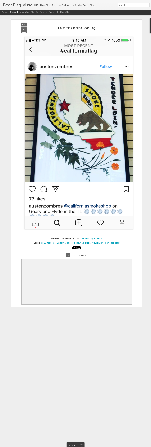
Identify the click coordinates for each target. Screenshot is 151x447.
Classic (4, 12)
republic (95, 242)
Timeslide (64, 12)
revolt (103, 242)
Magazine (24, 12)
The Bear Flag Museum (91, 238)
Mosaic (34, 12)
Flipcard (14, 12)
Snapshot (53, 12)
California (61, 242)
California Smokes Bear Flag (76, 28)
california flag (73, 242)
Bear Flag (51, 242)
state (117, 242)
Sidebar (43, 12)
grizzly (88, 242)
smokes (110, 242)
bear (43, 242)
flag (82, 242)
